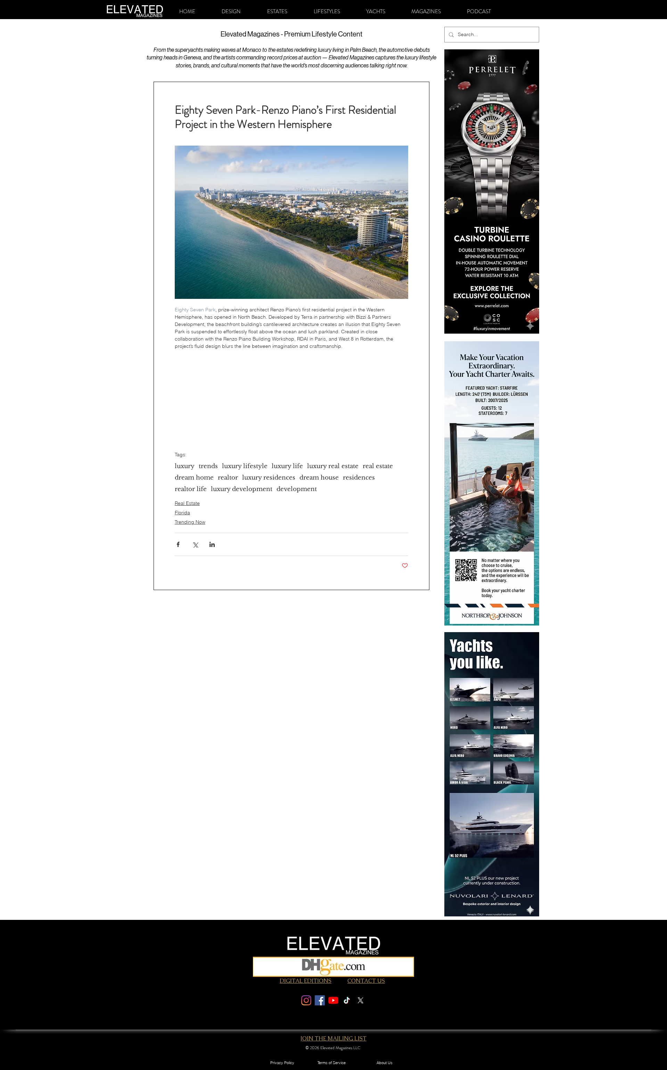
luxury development (241, 489)
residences (359, 477)
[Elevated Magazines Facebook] (320, 1000)
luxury (185, 466)
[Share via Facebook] (178, 544)
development (297, 489)
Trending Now (190, 522)
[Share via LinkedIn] (212, 544)
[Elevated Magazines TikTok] (347, 1000)
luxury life (287, 466)
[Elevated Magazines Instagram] (306, 1000)
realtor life (191, 489)
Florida (182, 512)
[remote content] (291, 393)
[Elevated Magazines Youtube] (333, 1000)
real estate (378, 466)
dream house (319, 477)
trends (208, 466)
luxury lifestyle (244, 466)
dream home (194, 477)
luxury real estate (333, 466)
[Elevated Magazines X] (360, 1000)
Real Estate (187, 503)
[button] (231, 11)
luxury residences (268, 477)
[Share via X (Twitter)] (195, 544)
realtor (228, 477)
